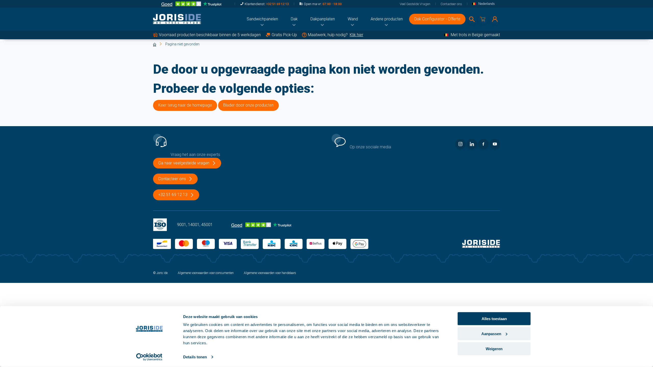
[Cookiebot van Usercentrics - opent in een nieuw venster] (149, 357)
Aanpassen (491, 334)
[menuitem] (262, 19)
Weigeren (494, 348)
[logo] (177, 19)
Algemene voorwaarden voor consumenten (206, 273)
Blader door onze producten (248, 105)
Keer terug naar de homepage (185, 105)
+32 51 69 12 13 (277, 4)
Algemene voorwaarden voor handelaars (270, 273)
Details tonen (195, 357)
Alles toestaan (494, 319)
